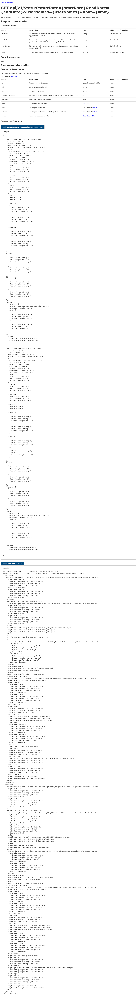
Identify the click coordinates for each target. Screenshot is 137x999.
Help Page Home (7, 2)
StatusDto (13, 77)
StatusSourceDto (89, 116)
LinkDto (95, 108)
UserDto (86, 103)
